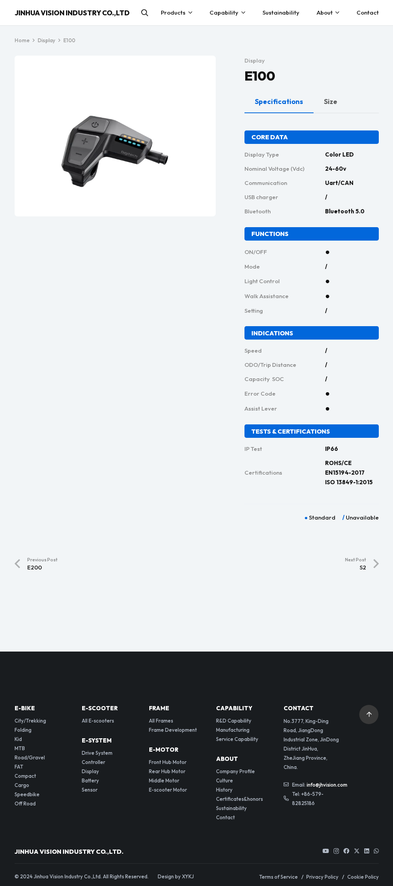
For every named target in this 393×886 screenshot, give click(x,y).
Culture (224, 780)
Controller (93, 762)
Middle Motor (164, 780)
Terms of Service (278, 877)
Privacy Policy (322, 877)
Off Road (25, 803)
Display (254, 60)
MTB (20, 748)
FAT (19, 767)
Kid (18, 739)
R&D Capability (233, 721)
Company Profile (235, 771)
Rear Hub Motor (167, 771)
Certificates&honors (239, 799)
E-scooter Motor (168, 790)
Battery (90, 780)
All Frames (161, 721)
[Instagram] (336, 851)
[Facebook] (346, 851)
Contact (225, 817)
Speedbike (27, 794)
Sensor (89, 790)
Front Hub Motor (168, 762)
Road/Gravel (30, 757)
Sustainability (231, 808)
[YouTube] (325, 851)
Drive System (97, 753)
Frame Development (173, 730)
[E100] (115, 70)
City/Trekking (30, 721)
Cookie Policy (363, 877)
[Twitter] (357, 851)
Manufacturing (232, 730)
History (224, 790)
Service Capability (237, 739)
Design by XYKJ (176, 876)
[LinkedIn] (366, 851)
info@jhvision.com (327, 785)
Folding (23, 730)
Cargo (22, 785)
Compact (25, 776)
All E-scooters (98, 721)
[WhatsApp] (376, 851)
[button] (144, 13)
